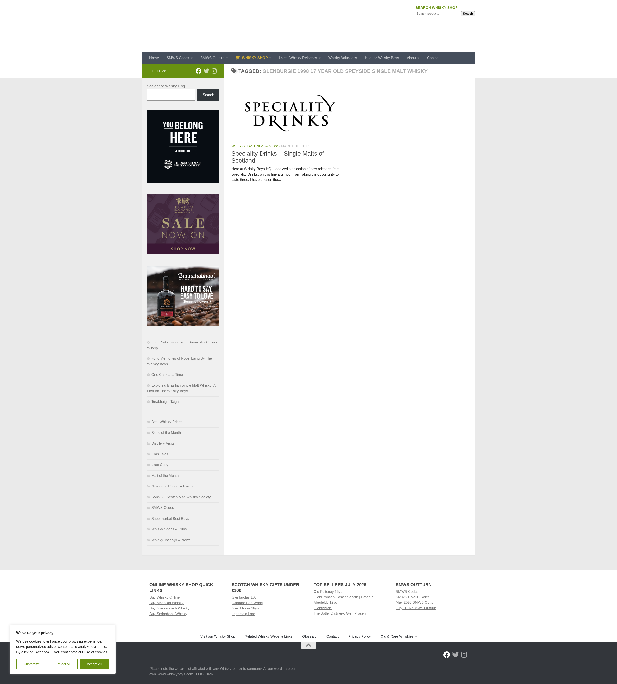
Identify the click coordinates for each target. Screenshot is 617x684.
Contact (433, 58)
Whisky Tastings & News (255, 146)
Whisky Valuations (342, 58)
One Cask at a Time (167, 374)
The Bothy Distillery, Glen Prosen (340, 613)
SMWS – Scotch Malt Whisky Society (181, 497)
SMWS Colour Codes (413, 597)
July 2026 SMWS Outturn (416, 608)
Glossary (309, 636)
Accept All (94, 664)
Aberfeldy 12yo (325, 602)
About (411, 58)
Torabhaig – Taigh (165, 401)
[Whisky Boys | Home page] (308, 26)
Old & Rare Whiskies (397, 636)
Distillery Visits (162, 443)
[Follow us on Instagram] (214, 71)
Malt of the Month (165, 475)
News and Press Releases (172, 486)
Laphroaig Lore (243, 614)
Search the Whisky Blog (166, 86)
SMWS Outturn (212, 58)
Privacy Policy (359, 636)
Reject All (63, 664)
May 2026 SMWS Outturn (416, 602)
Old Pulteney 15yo (328, 591)
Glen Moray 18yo (245, 608)
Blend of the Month (166, 433)
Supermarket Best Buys (170, 518)
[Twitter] (206, 71)
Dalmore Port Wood (247, 603)
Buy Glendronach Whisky (169, 608)
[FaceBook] (198, 71)
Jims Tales (159, 454)
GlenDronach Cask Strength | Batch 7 (343, 597)
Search (468, 13)
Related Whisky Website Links (269, 636)
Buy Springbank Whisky (168, 614)
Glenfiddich (323, 608)
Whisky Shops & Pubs (169, 529)
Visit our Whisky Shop (217, 636)
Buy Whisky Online (164, 597)
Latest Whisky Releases (298, 58)
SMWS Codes (178, 58)
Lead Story (159, 465)
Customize (32, 664)
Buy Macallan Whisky (166, 603)
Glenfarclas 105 (244, 597)
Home (154, 58)
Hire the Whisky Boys (382, 58)
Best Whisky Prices (166, 422)
